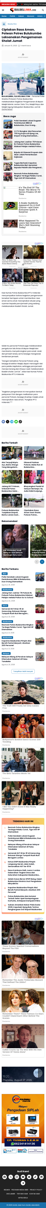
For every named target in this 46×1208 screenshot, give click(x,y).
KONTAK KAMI (34, 1194)
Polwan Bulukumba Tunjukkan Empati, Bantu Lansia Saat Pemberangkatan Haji (12, 512)
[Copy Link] (20, 421)
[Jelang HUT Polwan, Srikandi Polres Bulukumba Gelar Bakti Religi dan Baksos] (12, 477)
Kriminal (41, 16)
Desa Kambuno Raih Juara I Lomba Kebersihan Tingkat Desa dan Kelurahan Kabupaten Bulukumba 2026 (24, 872)
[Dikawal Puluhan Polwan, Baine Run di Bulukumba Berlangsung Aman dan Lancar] (34, 453)
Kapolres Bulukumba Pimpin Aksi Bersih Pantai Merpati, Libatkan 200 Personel (16, 643)
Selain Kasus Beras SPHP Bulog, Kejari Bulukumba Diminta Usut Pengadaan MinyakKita (25, 881)
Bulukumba (7, 589)
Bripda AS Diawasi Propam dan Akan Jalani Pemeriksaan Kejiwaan (28, 154)
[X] (7, 421)
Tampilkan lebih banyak (23, 671)
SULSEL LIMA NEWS (32, 1205)
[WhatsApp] (16, 421)
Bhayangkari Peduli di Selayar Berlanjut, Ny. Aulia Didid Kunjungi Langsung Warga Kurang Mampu (34, 488)
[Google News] (29, 1177)
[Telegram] (12, 421)
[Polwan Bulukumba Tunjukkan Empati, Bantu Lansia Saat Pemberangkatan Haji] (12, 500)
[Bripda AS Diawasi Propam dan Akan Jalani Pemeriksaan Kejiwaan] (7, 155)
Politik (12, 16)
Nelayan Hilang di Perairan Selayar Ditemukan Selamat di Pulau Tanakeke (17, 659)
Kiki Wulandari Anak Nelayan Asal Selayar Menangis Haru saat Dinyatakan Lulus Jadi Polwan (13, 552)
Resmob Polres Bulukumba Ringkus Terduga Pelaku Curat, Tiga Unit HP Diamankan (28, 175)
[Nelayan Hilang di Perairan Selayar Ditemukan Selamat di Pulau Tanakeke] (39, 656)
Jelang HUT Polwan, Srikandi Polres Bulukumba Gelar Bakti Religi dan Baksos (11, 488)
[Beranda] (4, 24)
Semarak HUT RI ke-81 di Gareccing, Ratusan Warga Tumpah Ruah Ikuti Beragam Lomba (14, 611)
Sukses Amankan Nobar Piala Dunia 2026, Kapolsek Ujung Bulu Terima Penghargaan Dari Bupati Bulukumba (25, 907)
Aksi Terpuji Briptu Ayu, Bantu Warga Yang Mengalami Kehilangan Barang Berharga (10, 464)
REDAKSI (7, 1190)
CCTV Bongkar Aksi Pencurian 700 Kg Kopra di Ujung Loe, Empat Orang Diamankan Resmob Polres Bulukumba (27, 133)
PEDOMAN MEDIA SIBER (20, 1190)
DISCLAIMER (10, 1194)
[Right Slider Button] (44, 16)
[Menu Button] (3, 10)
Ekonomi (30, 16)
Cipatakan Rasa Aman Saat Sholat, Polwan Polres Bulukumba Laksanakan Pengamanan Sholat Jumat (33, 512)
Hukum (21, 16)
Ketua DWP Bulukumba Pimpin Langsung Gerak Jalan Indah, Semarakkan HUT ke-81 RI (21, 864)
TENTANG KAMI (22, 1194)
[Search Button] (43, 10)
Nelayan (6, 653)
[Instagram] (17, 1177)
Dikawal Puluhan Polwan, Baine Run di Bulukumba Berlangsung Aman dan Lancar (33, 464)
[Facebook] (3, 421)
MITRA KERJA (23, 1198)
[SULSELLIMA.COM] (23, 10)
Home (4, 16)
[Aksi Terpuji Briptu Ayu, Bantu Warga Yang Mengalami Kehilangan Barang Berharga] (12, 453)
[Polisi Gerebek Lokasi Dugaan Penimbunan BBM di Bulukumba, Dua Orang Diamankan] (7, 124)
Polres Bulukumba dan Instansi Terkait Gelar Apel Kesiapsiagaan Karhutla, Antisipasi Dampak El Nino (24, 898)
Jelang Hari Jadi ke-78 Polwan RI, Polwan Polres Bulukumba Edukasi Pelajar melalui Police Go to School (28, 144)
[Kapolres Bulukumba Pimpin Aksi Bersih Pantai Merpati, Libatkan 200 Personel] (39, 640)
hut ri (5, 605)
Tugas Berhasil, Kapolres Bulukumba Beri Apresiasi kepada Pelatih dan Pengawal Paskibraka (27, 165)
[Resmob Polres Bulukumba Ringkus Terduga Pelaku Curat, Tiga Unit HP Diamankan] (7, 176)
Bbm (4, 574)
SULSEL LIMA (17, 1205)
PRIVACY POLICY (36, 1190)
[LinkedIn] (41, 1177)
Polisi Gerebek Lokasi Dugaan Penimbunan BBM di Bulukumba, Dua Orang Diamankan (27, 123)
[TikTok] (35, 1177)
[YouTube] (23, 1177)
